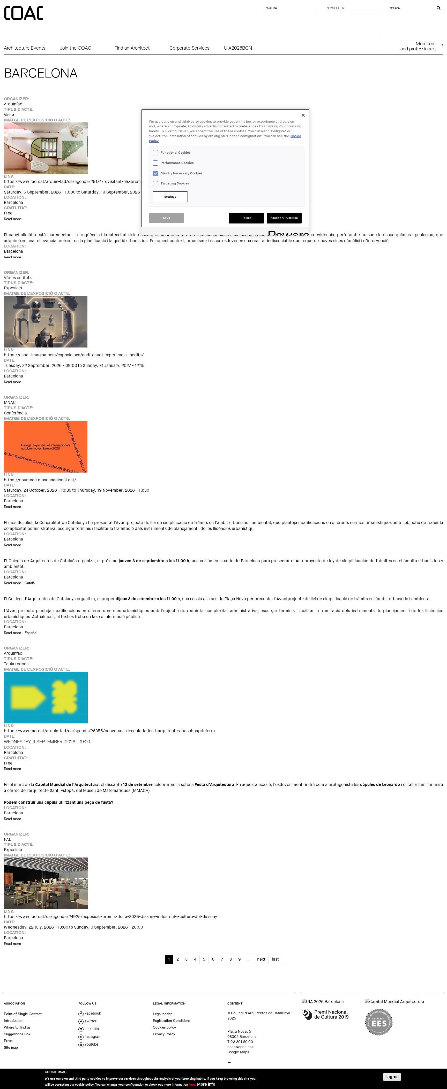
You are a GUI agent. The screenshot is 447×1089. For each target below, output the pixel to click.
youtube (91, 1044)
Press (8, 1040)
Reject (246, 218)
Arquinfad (13, 104)
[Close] (303, 115)
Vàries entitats (18, 277)
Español (31, 632)
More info (206, 1084)
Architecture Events (24, 47)
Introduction (14, 1020)
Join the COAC (75, 47)
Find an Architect (132, 47)
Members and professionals (417, 46)
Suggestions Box (17, 1034)
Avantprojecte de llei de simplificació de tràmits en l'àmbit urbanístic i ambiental (193, 522)
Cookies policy (164, 1027)
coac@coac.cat (240, 1047)
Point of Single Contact (23, 1013)
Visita (9, 114)
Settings (170, 197)
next (261, 959)
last (275, 959)
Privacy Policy (164, 1034)
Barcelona (13, 202)
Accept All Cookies (284, 218)
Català (30, 583)
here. (192, 1084)
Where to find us (17, 1027)
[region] (225, 172)
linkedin (91, 1028)
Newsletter (335, 8)
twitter (90, 1021)
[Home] (24, 13)
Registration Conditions (171, 1020)
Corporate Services (189, 47)
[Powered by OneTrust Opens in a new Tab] (287, 232)
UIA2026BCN (238, 47)
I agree (392, 1077)
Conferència (15, 413)
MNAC (10, 402)
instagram (92, 1036)
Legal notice (162, 1013)
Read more (12, 219)
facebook (92, 1013)
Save (166, 218)
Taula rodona (16, 664)
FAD (8, 839)
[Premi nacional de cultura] (331, 1022)
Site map (11, 1047)
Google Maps (238, 1052)
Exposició (13, 288)
